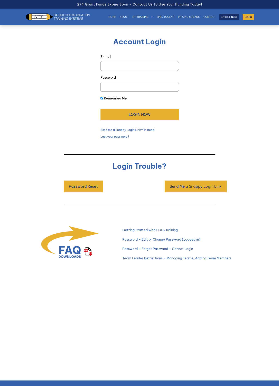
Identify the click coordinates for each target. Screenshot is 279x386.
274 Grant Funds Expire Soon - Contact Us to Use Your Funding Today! (139, 4)
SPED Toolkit (166, 16)
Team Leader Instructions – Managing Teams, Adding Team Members (176, 258)
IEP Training (140, 16)
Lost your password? (114, 136)
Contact (209, 16)
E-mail (105, 57)
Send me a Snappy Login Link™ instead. (127, 130)
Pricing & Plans (189, 16)
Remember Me (115, 98)
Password (108, 77)
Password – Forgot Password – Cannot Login (157, 249)
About (124, 16)
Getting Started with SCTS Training (150, 230)
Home (112, 16)
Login (248, 17)
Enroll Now (229, 17)
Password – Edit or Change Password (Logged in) (161, 239)
